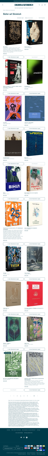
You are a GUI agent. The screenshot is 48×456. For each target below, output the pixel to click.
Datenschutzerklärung (31, 452)
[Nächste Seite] (37, 396)
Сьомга (5, 122)
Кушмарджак (6, 157)
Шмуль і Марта (6, 343)
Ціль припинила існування (30, 228)
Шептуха (26, 343)
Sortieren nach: (20, 17)
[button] (2, 5)
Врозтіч (26, 157)
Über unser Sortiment (16, 429)
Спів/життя (6, 308)
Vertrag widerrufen (28, 432)
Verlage (38, 429)
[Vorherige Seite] (10, 396)
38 (34, 395)
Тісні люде (27, 273)
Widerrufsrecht (39, 452)
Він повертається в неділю (31, 192)
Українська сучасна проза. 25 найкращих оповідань (13, 229)
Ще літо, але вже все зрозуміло (10, 378)
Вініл (4, 192)
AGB (44, 452)
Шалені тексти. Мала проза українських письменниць (34, 379)
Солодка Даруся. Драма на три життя (33, 308)
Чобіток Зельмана (28, 122)
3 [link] (20, 395)
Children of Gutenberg (14, 452)
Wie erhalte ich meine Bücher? (29, 429)
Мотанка (5, 46)
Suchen (8, 429)
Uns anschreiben (19, 432)
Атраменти (27, 86)
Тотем (4, 273)
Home (4, 10)
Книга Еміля (27, 46)
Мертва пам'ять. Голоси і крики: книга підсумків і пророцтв (12, 87)
